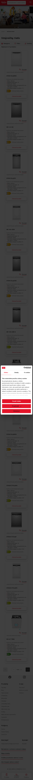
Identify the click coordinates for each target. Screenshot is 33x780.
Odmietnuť (16, 411)
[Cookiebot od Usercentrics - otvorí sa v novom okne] (23, 368)
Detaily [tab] (16, 372)
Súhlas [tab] (6, 372)
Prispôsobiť (15, 406)
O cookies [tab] (27, 372)
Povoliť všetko (16, 401)
